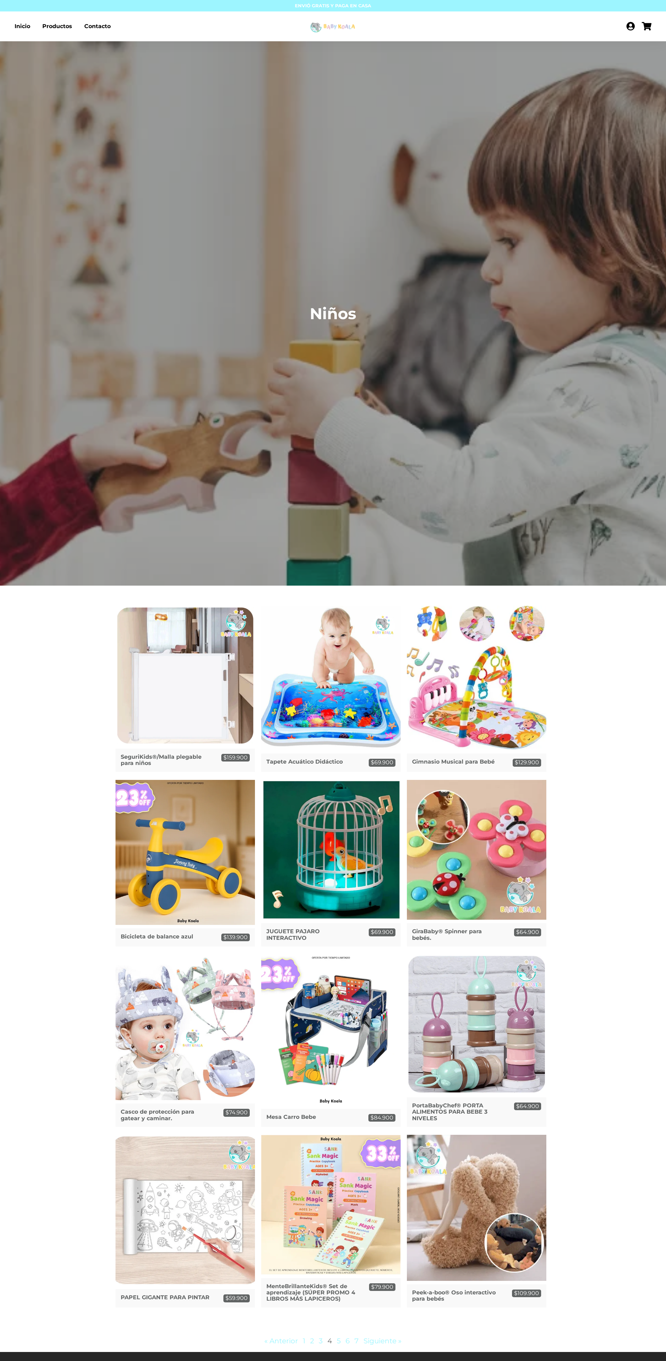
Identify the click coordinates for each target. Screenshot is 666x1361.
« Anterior (281, 1341)
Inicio (22, 26)
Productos (57, 26)
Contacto (97, 26)
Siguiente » (383, 1341)
